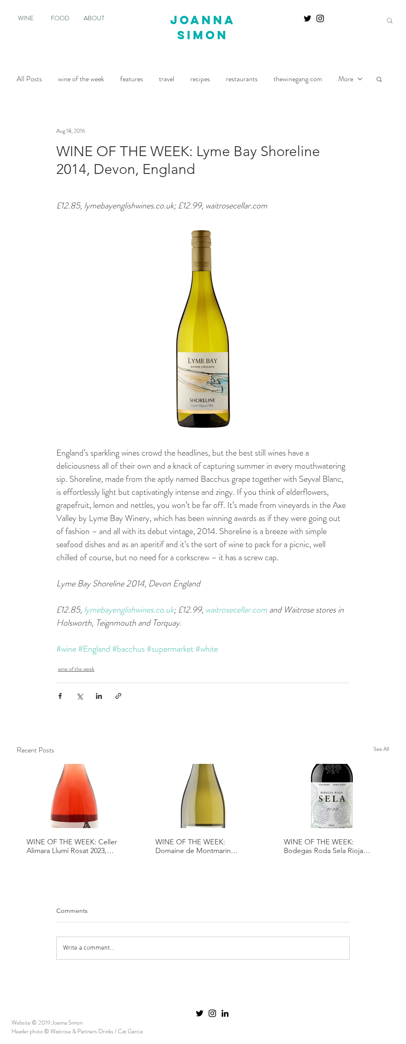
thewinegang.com (298, 78)
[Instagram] (320, 18)
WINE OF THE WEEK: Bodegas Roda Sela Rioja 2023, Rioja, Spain (323, 846)
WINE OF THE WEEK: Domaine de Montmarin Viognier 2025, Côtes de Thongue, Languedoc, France (202, 846)
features (131, 78)
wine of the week (81, 78)
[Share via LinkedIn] (99, 696)
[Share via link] (118, 696)
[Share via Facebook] (60, 696)
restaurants (242, 78)
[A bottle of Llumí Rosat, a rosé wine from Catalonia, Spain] (74, 796)
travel (166, 78)
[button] (379, 79)
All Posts (29, 78)
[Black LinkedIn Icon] (225, 1013)
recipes (200, 78)
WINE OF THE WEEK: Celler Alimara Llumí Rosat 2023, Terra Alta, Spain (72, 846)
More (345, 78)
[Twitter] (307, 18)
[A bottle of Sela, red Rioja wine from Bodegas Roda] (331, 796)
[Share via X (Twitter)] (79, 696)
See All (381, 749)
